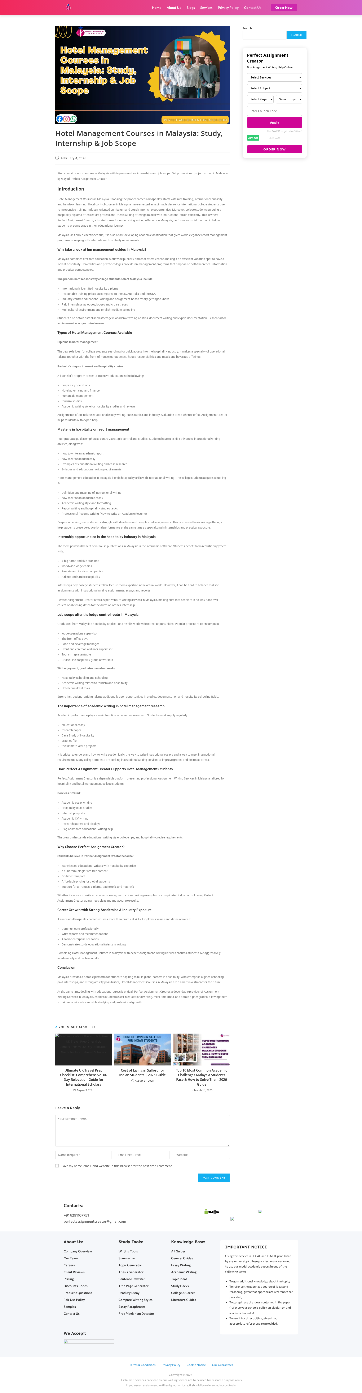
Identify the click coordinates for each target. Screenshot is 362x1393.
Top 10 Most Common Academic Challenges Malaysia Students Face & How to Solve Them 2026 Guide (201, 1077)
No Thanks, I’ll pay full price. (324, 1380)
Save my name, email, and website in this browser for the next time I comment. (117, 1166)
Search (247, 28)
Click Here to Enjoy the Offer (324, 1374)
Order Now (274, 149)
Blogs (190, 7)
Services (206, 7)
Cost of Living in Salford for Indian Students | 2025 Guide (142, 1072)
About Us (174, 7)
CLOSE (354, 1342)
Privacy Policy (228, 7)
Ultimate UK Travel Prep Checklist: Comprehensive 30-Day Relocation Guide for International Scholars (83, 1077)
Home (156, 7)
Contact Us (252, 7)
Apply (274, 122)
